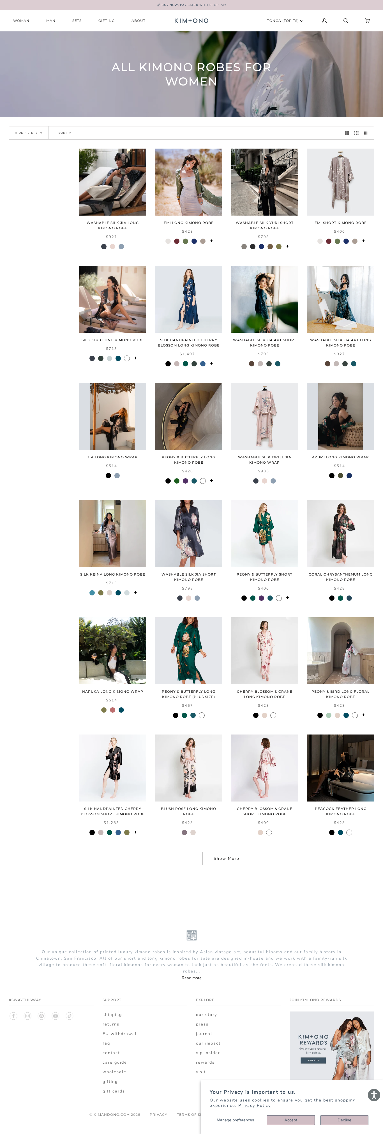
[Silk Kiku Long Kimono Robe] (112, 299)
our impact (208, 1043)
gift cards (114, 1091)
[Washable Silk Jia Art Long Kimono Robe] (340, 299)
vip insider (208, 1053)
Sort (63, 133)
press (202, 1024)
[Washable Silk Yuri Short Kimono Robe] (264, 182)
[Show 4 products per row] (367, 132)
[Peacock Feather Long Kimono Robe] (340, 768)
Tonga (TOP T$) (283, 21)
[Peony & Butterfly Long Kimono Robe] (188, 416)
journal (204, 1033)
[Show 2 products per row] (347, 132)
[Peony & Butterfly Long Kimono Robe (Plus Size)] (188, 650)
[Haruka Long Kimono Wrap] (112, 650)
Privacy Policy (254, 1105)
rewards (205, 1062)
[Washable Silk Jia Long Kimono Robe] (112, 182)
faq (106, 1043)
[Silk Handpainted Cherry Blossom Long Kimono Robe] (188, 299)
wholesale (114, 1072)
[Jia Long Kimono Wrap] (112, 416)
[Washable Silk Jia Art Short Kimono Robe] (264, 299)
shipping (112, 1014)
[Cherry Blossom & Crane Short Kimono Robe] (264, 768)
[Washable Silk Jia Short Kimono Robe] (188, 533)
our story (206, 1014)
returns (111, 1024)
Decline (344, 1120)
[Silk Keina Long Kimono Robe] (112, 533)
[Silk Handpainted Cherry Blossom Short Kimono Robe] (112, 768)
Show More (226, 858)
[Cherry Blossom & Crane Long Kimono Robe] (264, 650)
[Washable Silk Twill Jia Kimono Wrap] (264, 416)
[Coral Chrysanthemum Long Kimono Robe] (340, 533)
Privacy (158, 1114)
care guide (115, 1062)
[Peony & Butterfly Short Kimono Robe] (264, 533)
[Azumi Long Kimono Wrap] (340, 416)
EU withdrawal (120, 1033)
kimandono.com (112, 1114)
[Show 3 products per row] (356, 132)
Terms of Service (196, 1114)
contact (111, 1053)
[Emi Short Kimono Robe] (340, 182)
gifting (110, 1081)
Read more (192, 978)
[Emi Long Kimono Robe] (188, 182)
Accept (290, 1120)
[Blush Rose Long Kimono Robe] (188, 768)
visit (201, 1072)
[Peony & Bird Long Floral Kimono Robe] (340, 650)
